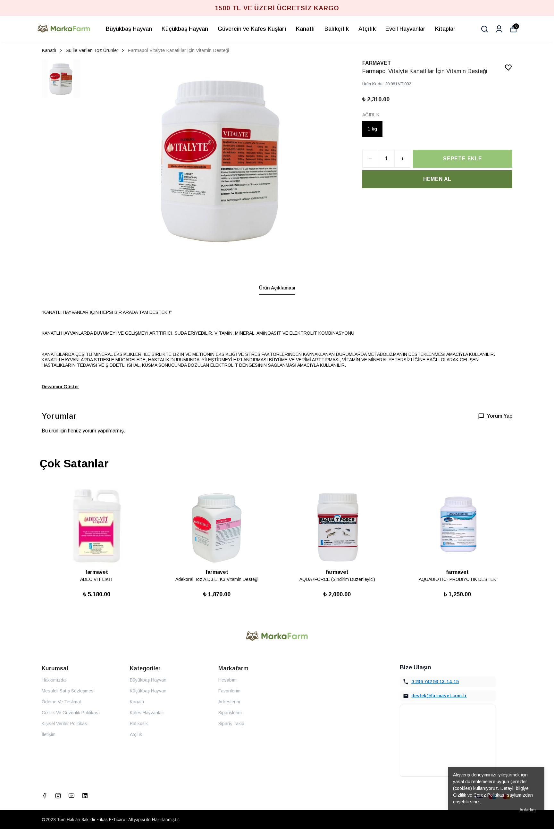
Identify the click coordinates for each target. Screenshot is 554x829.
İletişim (48, 734)
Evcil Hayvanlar (405, 29)
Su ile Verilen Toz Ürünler (92, 50)
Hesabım (227, 679)
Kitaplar (445, 29)
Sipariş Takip (231, 723)
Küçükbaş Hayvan (185, 29)
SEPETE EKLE (462, 158)
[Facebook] (44, 796)
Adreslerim (229, 701)
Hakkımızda (54, 679)
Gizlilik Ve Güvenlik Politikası (71, 712)
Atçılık (367, 29)
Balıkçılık (336, 29)
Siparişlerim (230, 712)
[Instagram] (58, 796)
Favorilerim (229, 690)
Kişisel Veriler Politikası (65, 723)
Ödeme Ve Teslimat (61, 701)
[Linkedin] (85, 796)
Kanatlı (305, 29)
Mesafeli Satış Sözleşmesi (68, 690)
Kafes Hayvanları (147, 712)
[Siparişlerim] (499, 29)
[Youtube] (71, 796)
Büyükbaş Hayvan (129, 29)
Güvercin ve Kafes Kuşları (252, 29)
